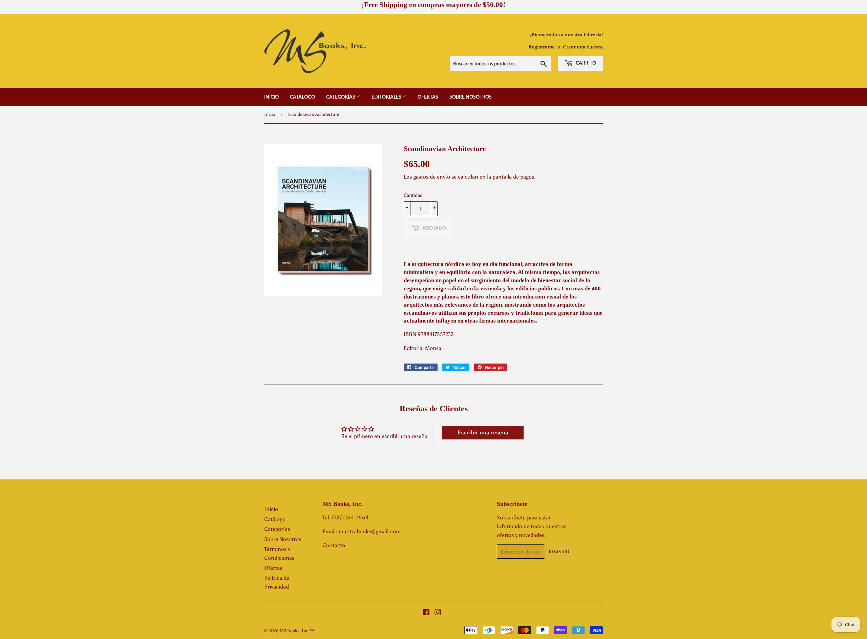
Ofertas (428, 97)
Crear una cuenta (583, 47)
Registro (559, 551)
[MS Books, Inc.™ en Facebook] (426, 613)
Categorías (341, 97)
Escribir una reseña (483, 432)
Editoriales (387, 97)
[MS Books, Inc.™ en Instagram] (438, 613)
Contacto (333, 545)
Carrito (585, 63)
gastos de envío (431, 176)
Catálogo (302, 97)
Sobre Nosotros (470, 97)
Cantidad (413, 195)
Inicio (271, 97)
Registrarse (541, 47)
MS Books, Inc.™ (297, 630)
